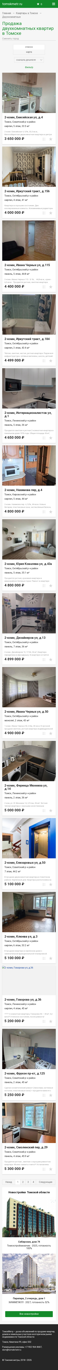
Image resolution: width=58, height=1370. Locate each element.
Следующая (45, 1182)
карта (29, 52)
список (29, 46)
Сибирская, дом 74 (29, 1241)
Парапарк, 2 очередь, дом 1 (29, 1298)
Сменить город (10, 38)
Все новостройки (29, 1313)
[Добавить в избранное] (51, 139)
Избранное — (41, 4)
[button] (29, 60)
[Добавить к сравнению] (44, 139)
